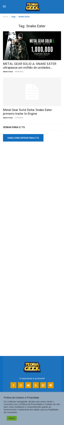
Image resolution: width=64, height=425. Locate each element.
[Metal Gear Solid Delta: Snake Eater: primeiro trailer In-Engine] (32, 92)
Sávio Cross (8, 71)
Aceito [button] (12, 418)
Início (5, 16)
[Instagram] (21, 385)
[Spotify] (51, 385)
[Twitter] (36, 385)
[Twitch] (43, 385)
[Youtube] (28, 385)
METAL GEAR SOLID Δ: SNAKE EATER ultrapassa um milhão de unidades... (29, 65)
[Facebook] (13, 385)
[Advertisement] (32, 180)
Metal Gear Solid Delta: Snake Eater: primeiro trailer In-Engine (27, 111)
